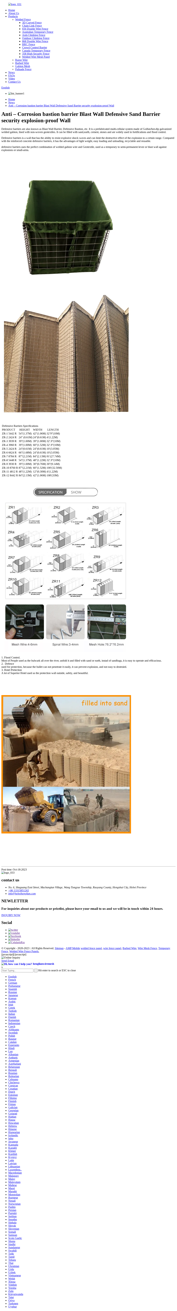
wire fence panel (112, 948)
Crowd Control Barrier (34, 47)
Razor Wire (21, 59)
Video (11, 78)
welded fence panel (91, 948)
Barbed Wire (22, 63)
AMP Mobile (73, 948)
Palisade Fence (23, 69)
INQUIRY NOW (10, 915)
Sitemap (59, 948)
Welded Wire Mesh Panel (36, 56)
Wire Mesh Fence (147, 948)
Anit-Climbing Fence (33, 35)
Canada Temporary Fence (36, 50)
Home (11, 10)
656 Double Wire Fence (35, 28)
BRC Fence (28, 44)
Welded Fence (23, 19)
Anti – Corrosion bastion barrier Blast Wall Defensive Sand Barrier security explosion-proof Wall (61, 105)
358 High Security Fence (35, 53)
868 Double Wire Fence (35, 41)
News (11, 72)
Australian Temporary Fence (37, 31)
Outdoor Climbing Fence (35, 38)
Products (13, 16)
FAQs (11, 75)
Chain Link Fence (32, 25)
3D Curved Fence (32, 22)
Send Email (7, 960)
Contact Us (14, 81)
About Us (13, 13)
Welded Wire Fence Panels (24, 951)
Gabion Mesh (22, 66)
